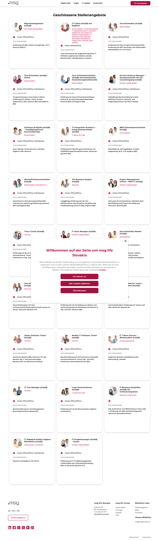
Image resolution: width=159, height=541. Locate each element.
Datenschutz (134, 537)
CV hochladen (140, 3)
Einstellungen (79, 290)
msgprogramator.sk (142, 522)
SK (9, 510)
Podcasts (138, 513)
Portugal (119, 510)
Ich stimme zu (79, 276)
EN (13, 510)
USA (117, 515)
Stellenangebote (18, 517)
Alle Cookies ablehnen (79, 283)
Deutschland (120, 507)
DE (18, 510)
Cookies (102, 270)
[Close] (125, 241)
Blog (137, 510)
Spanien (119, 513)
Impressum (146, 537)
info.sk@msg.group (101, 514)
